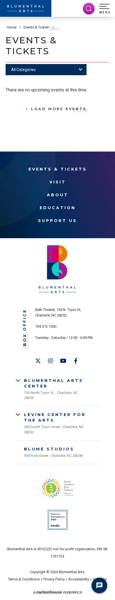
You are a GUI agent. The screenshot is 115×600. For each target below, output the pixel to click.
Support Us (57, 220)
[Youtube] (63, 361)
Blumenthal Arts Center (53, 383)
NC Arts (57, 488)
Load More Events (59, 109)
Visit (57, 182)
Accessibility (78, 579)
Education (58, 207)
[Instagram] (50, 361)
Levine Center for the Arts (55, 417)
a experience (57, 592)
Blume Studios (49, 449)
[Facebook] (75, 361)
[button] (105, 9)
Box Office (24, 327)
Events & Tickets (36, 27)
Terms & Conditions (24, 579)
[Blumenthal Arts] (25, 8)
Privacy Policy (54, 579)
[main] (57, 74)
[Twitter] (38, 361)
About (57, 194)
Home (11, 27)
